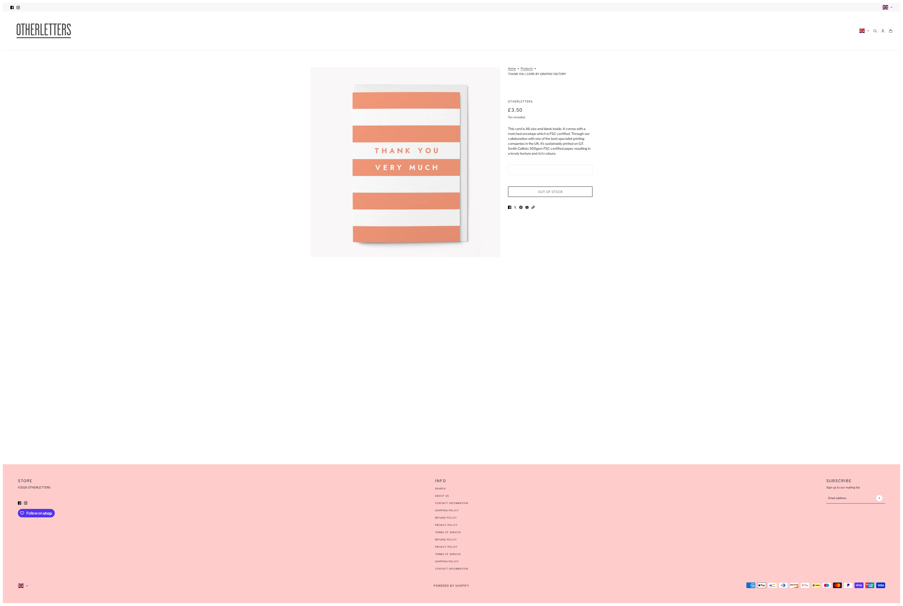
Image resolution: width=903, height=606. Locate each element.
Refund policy (446, 539)
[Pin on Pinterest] (520, 207)
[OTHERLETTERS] (43, 31)
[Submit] (879, 498)
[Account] (883, 31)
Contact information (451, 568)
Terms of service (448, 554)
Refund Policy (446, 517)
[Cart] (891, 31)
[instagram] (18, 7)
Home (512, 68)
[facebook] (12, 7)
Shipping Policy (447, 510)
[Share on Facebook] (509, 207)
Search (440, 488)
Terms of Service (448, 532)
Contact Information (451, 503)
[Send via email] (527, 207)
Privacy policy (446, 546)
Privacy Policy (446, 524)
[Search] (875, 31)
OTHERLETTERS (520, 101)
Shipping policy (447, 561)
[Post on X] (515, 207)
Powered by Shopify (451, 585)
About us (442, 495)
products (527, 68)
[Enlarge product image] (405, 162)
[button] (533, 207)
